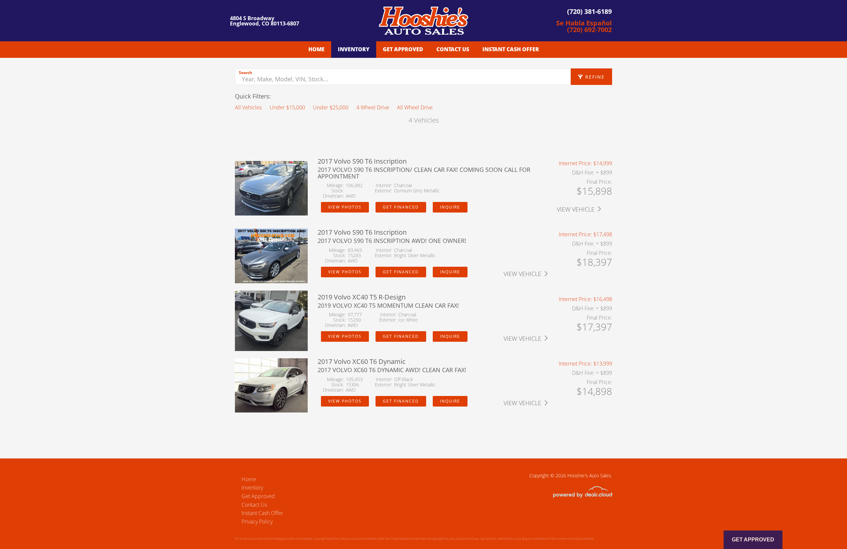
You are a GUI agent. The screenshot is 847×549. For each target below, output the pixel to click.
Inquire (450, 207)
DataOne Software (339, 538)
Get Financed (401, 207)
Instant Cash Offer (510, 49)
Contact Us (452, 49)
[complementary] (827, 529)
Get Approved (403, 49)
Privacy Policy (257, 521)
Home (316, 49)
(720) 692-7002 (589, 29)
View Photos (345, 207)
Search (245, 72)
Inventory (354, 49)
